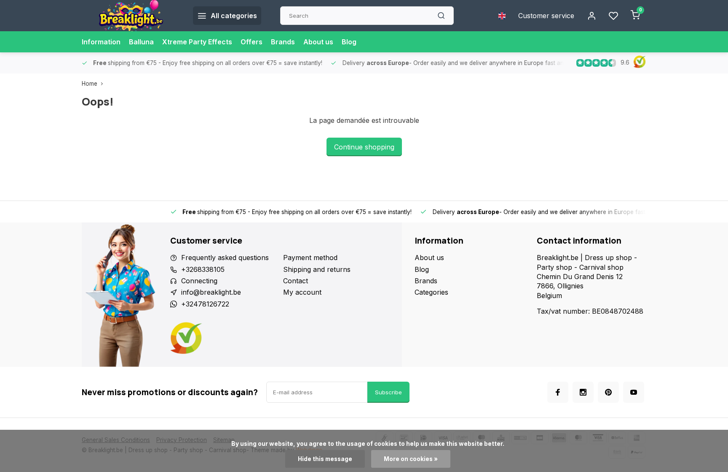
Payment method (310, 257)
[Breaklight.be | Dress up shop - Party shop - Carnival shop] (131, 15)
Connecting (199, 281)
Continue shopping (364, 147)
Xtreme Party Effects (197, 42)
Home (89, 83)
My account (302, 292)
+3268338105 (203, 269)
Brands (283, 42)
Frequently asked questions (225, 257)
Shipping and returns (317, 269)
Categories (431, 292)
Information (101, 42)
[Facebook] (557, 392)
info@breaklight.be (211, 292)
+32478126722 (205, 304)
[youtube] (633, 392)
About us (318, 42)
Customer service (546, 15)
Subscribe (388, 392)
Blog (349, 42)
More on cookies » (411, 459)
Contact (295, 281)
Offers (251, 42)
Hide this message (325, 459)
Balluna (141, 42)
